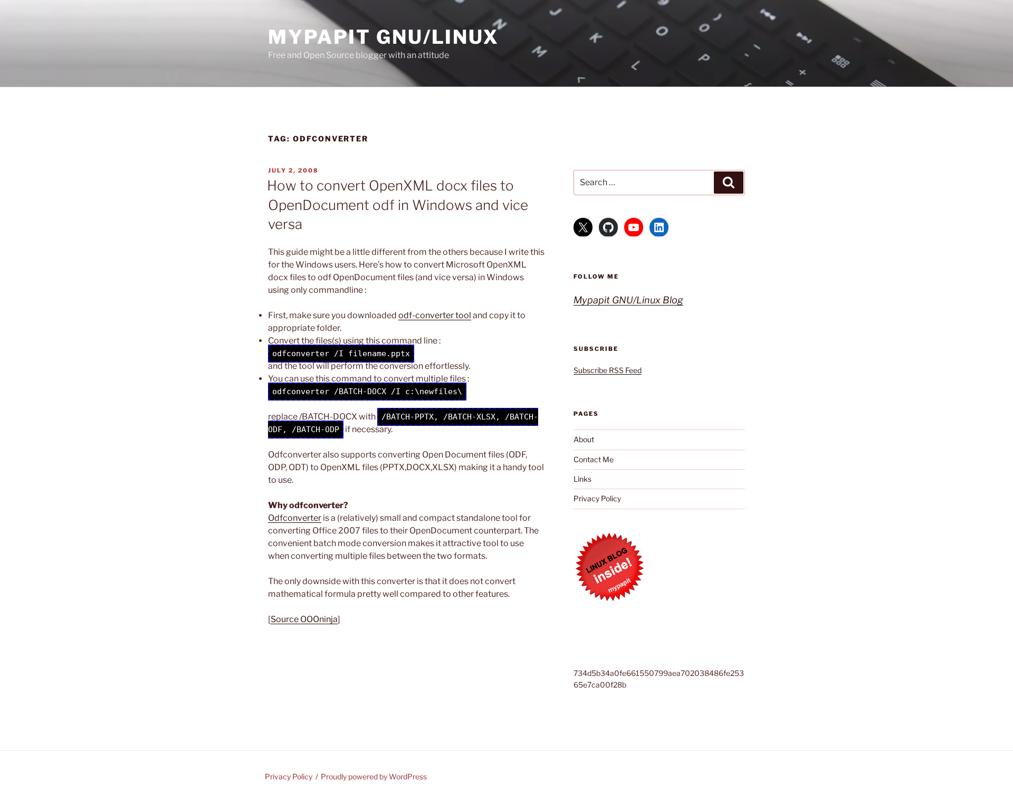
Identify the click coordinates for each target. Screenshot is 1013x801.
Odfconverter (294, 518)
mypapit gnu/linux (383, 37)
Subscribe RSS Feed (608, 370)
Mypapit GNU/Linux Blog (628, 300)
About (584, 439)
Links (582, 478)
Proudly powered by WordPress (374, 776)
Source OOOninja (304, 619)
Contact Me (594, 459)
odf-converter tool (434, 315)
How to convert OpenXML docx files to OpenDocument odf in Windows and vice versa (397, 204)
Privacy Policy (597, 498)
